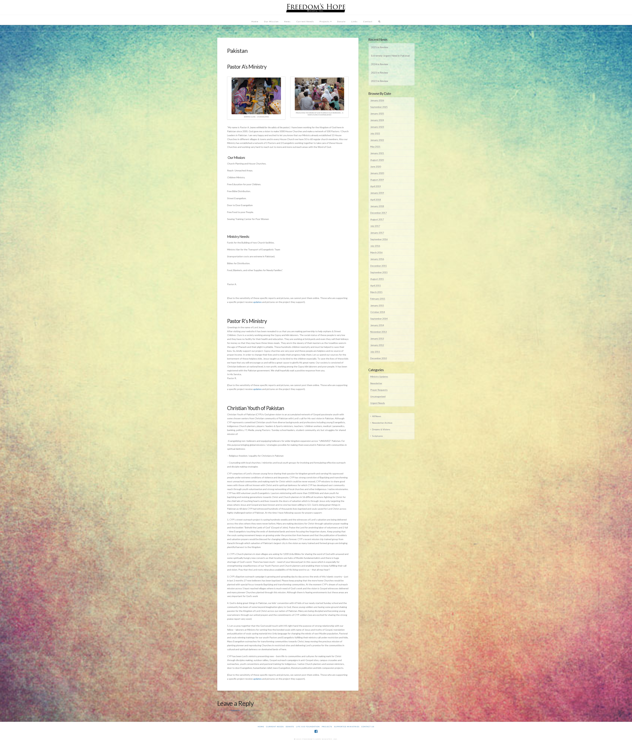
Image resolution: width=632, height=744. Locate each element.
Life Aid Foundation (308, 727)
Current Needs (275, 727)
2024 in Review (379, 64)
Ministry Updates (379, 376)
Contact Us (367, 727)
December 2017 (378, 212)
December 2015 (378, 265)
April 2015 (375, 285)
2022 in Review (379, 81)
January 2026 (377, 100)
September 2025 (379, 107)
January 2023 (377, 126)
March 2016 (376, 252)
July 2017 (375, 226)
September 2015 (379, 272)
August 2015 (377, 279)
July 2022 (375, 133)
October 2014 (377, 312)
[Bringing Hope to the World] (316, 7)
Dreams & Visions (381, 429)
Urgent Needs (377, 403)
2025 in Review (379, 47)
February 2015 (377, 298)
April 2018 (375, 199)
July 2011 (375, 351)
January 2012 (377, 345)
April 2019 (375, 186)
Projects (327, 727)
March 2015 (376, 292)
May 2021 (375, 146)
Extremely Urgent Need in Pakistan (390, 55)
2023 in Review (379, 72)
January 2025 (377, 113)
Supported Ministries (346, 727)
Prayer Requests (379, 389)
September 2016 (379, 239)
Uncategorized (377, 396)
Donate (290, 727)
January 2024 (377, 120)
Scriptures (377, 436)
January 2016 (377, 259)
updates (257, 302)
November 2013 (378, 331)
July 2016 (375, 245)
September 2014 (379, 318)
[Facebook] (316, 731)
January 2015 (377, 305)
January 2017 (377, 232)
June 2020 (375, 166)
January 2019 (377, 192)
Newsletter (376, 383)
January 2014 (377, 325)
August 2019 (377, 179)
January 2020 (377, 173)
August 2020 (377, 160)
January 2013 (377, 338)
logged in (235, 710)
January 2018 (377, 206)
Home (261, 727)
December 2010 (378, 358)
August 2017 (377, 219)
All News (376, 416)
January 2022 (377, 140)
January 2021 (377, 153)
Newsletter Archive (382, 422)
